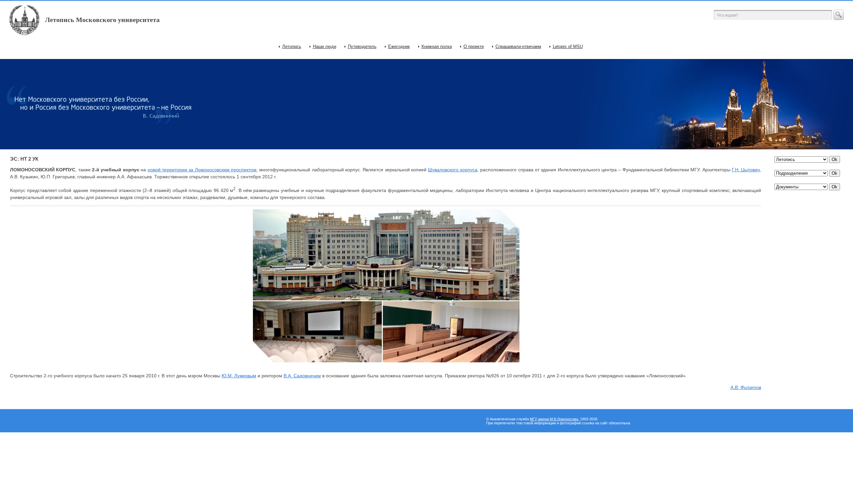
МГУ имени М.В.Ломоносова (554, 419)
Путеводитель (362, 46)
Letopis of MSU (568, 46)
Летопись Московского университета (102, 19)
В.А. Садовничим (302, 375)
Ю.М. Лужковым (239, 375)
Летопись (291, 46)
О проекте (473, 46)
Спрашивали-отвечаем (518, 46)
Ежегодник (399, 46)
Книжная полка (437, 46)
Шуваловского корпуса (452, 169)
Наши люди (324, 46)
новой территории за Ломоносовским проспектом (202, 169)
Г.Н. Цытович (746, 169)
